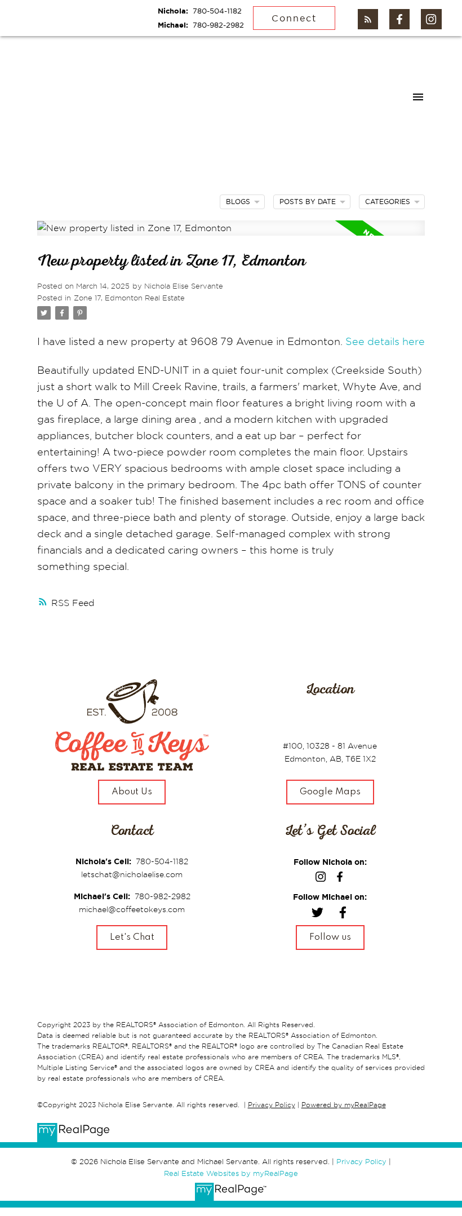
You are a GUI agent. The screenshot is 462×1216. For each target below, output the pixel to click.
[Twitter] (317, 914)
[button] (368, 19)
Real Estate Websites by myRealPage (231, 1173)
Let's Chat (132, 937)
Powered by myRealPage (343, 1104)
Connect (294, 18)
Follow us (330, 937)
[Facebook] (343, 914)
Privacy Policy (271, 1104)
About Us (132, 792)
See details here (385, 341)
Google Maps (330, 792)
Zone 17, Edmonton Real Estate (129, 297)
